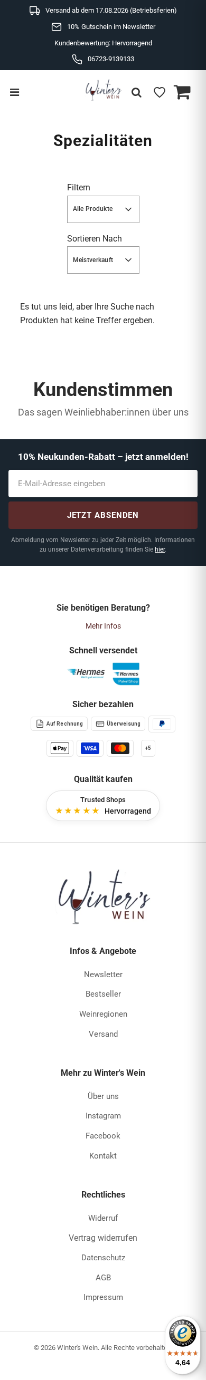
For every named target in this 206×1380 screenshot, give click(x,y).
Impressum (103, 1297)
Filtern (78, 187)
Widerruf (103, 1218)
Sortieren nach (94, 239)
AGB (103, 1277)
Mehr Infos (103, 626)
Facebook (103, 1136)
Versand (103, 1034)
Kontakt (103, 1156)
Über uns (103, 1096)
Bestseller (103, 994)
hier (160, 549)
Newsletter (103, 974)
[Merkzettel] (159, 92)
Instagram (103, 1116)
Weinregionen (103, 1014)
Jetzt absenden (103, 515)
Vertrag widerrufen (103, 1238)
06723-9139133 (111, 59)
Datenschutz (103, 1257)
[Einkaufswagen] (182, 92)
